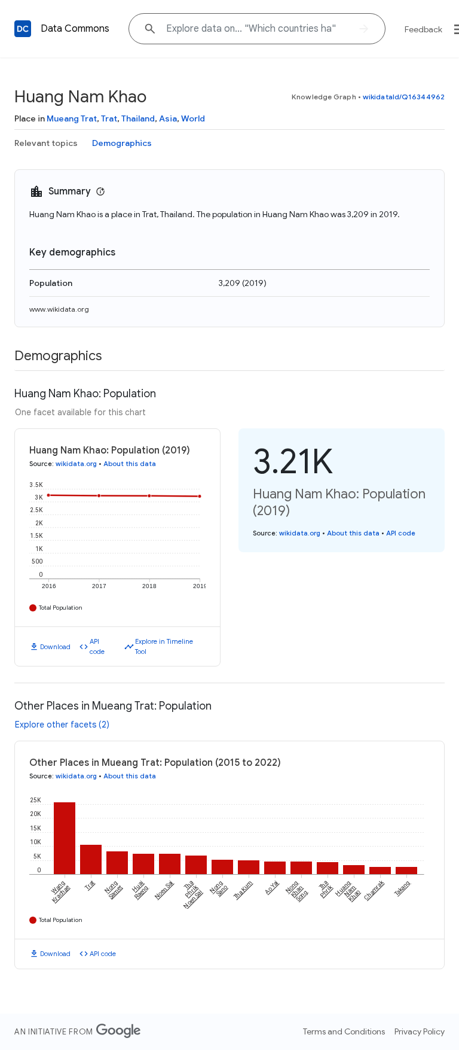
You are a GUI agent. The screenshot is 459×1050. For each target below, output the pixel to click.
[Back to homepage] (22, 28)
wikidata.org (76, 463)
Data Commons (75, 29)
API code (97, 646)
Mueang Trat (72, 118)
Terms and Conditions (344, 1031)
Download (55, 647)
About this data (129, 463)
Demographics (122, 143)
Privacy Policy (419, 1031)
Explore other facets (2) (62, 724)
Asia (168, 118)
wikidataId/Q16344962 (404, 96)
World (193, 118)
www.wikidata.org (59, 309)
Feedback (423, 29)
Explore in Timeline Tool (164, 646)
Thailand (138, 118)
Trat (109, 118)
